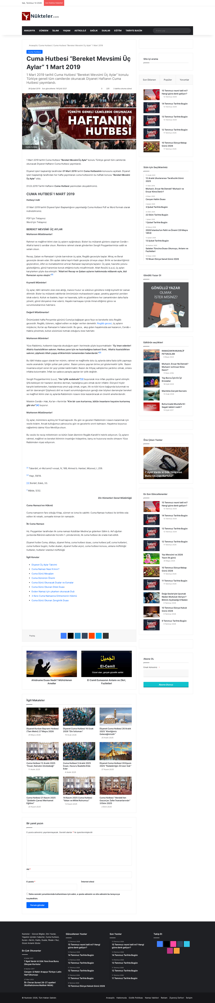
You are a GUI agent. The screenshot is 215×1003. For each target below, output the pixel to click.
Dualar (106, 30)
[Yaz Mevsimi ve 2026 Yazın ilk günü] (151, 558)
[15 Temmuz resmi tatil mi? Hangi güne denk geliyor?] (151, 94)
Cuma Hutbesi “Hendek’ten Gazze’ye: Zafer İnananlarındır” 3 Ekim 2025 (115, 800)
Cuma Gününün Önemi (43, 578)
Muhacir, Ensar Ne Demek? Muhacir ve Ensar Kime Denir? (175, 367)
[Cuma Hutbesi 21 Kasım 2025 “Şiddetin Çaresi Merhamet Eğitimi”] (42, 786)
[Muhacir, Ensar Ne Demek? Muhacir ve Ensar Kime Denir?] (151, 367)
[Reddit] (92, 636)
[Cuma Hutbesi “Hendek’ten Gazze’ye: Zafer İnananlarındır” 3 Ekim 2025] (116, 786)
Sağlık (94, 30)
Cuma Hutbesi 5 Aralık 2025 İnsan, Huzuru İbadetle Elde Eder (77, 766)
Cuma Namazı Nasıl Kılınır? (45, 569)
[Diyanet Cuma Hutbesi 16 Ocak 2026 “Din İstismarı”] (79, 717)
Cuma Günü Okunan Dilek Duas (48, 587)
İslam (55, 30)
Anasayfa (29, 30)
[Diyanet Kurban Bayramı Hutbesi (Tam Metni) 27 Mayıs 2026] (42, 717)
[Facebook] (64, 636)
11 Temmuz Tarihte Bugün (174, 580)
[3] (27, 483)
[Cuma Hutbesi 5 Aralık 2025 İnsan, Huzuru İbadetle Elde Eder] (79, 751)
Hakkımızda (121, 998)
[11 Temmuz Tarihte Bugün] (151, 584)
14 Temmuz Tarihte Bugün (175, 103)
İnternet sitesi (87, 881)
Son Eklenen (149, 79)
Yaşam (66, 30)
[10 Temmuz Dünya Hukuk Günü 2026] (151, 611)
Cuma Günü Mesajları (43, 573)
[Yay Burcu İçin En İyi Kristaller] (151, 381)
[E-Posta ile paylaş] (106, 636)
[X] (71, 636)
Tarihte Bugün (134, 30)
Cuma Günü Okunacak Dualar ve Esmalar (53, 582)
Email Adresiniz (151, 667)
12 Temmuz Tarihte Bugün (175, 129)
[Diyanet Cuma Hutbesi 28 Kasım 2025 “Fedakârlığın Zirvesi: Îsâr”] (116, 751)
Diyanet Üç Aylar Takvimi (44, 564)
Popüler (168, 79)
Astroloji (80, 30)
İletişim (189, 998)
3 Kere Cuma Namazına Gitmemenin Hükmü (54, 595)
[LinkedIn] (78, 636)
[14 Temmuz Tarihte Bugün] (151, 107)
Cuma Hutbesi (45, 45)
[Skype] (99, 636)
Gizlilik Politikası (136, 998)
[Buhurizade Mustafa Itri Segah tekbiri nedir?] (151, 407)
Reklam (164, 998)
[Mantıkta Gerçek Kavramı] (151, 394)
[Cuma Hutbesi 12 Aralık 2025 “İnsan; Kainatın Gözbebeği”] (42, 751)
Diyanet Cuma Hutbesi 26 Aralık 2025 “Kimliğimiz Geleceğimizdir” (115, 731)
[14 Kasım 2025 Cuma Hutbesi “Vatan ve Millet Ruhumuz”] (79, 786)
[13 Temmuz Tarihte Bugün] (151, 120)
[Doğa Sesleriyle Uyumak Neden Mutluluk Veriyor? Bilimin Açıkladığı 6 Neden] (151, 597)
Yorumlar (184, 79)
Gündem (43, 30)
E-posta (30, 881)
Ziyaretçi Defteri (176, 998)
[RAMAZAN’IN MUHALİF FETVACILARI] (151, 354)
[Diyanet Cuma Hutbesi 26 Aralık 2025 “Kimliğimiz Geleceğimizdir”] (116, 717)
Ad (28, 869)
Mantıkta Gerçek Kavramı (174, 391)
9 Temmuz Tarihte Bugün (174, 621)
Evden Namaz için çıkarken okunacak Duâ (53, 591)
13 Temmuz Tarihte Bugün (175, 116)
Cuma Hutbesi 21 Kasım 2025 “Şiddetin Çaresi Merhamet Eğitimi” (41, 800)
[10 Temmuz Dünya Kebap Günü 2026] (151, 146)
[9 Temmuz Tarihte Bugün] (151, 624)
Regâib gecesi (104, 323)
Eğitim (118, 30)
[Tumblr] (85, 636)
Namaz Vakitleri (152, 998)
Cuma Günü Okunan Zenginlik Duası (50, 600)
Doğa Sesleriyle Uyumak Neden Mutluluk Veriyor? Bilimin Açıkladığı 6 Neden (175, 596)
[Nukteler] (40, 16)
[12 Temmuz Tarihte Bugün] (151, 133)
